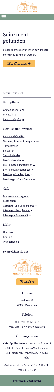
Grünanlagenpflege (13, 110)
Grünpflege (11, 102)
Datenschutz (34, 380)
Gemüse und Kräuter (17, 129)
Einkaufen (8, 150)
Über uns (8, 232)
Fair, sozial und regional (16, 196)
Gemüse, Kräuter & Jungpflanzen (21, 141)
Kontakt (7, 237)
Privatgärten (10, 114)
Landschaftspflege (13, 119)
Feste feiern (9, 201)
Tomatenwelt (10, 145)
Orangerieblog (11, 241)
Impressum (19, 380)
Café (6, 189)
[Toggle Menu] (4, 16)
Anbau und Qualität (13, 136)
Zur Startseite (17, 63)
